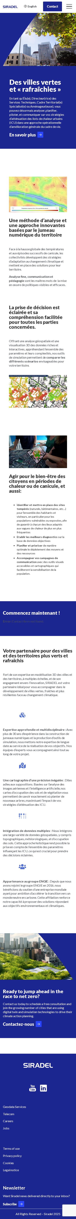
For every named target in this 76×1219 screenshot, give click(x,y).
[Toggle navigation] (69, 6)
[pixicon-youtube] (32, 1088)
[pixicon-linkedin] (43, 1088)
